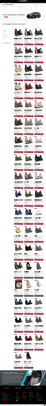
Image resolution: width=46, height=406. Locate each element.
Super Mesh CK (26, 345)
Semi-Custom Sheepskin (17, 76)
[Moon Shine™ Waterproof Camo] (38, 194)
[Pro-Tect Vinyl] (38, 122)
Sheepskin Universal (27, 291)
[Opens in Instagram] (4, 401)
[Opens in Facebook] (3, 401)
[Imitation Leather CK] (28, 302)
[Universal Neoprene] (38, 266)
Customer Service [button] (25, 392)
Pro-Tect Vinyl (36, 130)
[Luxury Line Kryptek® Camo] (38, 86)
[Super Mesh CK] (28, 338)
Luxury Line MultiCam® (27, 255)
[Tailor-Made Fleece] (38, 212)
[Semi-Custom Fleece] (18, 230)
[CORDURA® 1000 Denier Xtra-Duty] (28, 68)
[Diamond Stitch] (38, 140)
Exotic (26, 94)
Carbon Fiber (16, 310)
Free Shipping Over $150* (9, 2)
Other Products (35, 6)
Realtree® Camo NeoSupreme (18, 166)
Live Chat (40, 398)
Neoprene (36, 58)
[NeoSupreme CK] (18, 338)
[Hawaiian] (18, 194)
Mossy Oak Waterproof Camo (17, 184)
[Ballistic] (18, 320)
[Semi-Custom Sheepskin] (18, 68)
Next (29, 8)
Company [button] (17, 392)
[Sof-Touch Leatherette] (18, 122)
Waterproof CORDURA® (17, 40)
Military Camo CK (37, 310)
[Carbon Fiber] (18, 302)
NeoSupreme (26, 40)
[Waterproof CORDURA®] (18, 32)
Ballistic (15, 327)
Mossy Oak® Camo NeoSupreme (28, 166)
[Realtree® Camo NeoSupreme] (18, 158)
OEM (26, 184)
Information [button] (31, 392)
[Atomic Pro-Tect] (38, 68)
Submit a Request (40, 400)
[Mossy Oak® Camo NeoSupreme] (28, 158)
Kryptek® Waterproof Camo (38, 40)
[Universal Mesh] (28, 266)
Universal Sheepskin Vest (28, 363)
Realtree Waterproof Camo (17, 112)
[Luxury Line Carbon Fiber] (38, 176)
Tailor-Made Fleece (37, 220)
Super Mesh (26, 202)
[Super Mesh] (28, 194)
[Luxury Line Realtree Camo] (28, 104)
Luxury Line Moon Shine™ (17, 220)
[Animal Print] (38, 320)
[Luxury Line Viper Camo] (38, 248)
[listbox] (41, 26)
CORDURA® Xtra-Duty (27, 76)
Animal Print (36, 327)
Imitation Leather (37, 112)
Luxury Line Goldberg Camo (38, 237)
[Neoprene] (38, 50)
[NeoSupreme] (28, 32)
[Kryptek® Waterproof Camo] (38, 32)
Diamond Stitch (36, 148)
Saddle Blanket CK (16, 363)
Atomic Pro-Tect (37, 76)
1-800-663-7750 (38, 395)
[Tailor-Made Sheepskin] (18, 86)
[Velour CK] (38, 338)
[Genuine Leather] (28, 140)
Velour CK (36, 345)
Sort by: (38, 26)
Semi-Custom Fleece (16, 237)
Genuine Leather (27, 148)
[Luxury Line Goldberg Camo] (38, 230)
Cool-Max (36, 166)
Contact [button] (37, 392)
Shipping (30, 399)
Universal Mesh (26, 273)
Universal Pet (16, 291)
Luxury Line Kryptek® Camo (38, 94)
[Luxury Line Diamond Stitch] (18, 140)
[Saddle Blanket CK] (18, 356)
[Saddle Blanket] (18, 50)
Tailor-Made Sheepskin (17, 94)
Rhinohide (26, 327)
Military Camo (16, 255)
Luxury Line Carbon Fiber (38, 184)
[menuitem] (4, 2)
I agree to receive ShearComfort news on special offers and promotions (9, 399)
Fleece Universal (37, 291)
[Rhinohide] (28, 320)
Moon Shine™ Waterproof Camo (38, 202)
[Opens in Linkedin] (5, 401)
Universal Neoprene (37, 273)
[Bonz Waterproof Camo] (28, 230)
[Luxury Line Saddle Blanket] (28, 122)
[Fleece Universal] (38, 284)
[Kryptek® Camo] (28, 50)
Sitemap (30, 400)
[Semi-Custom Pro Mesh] (28, 212)
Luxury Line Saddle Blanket (28, 130)
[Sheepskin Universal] (28, 284)
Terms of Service (24, 399)
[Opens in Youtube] (7, 401)
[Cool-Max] (38, 158)
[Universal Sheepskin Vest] (28, 356)
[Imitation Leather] (38, 104)
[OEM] (28, 176)
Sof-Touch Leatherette (17, 130)
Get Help (42, 6)
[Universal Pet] (18, 284)
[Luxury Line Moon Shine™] (18, 212)
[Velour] (18, 266)
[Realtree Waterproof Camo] (18, 104)
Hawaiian (15, 202)
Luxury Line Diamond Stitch (17, 148)
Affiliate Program (17, 399)
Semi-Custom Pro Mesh (27, 220)
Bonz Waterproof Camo (27, 237)
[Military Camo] (18, 248)
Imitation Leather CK (27, 310)
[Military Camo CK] (38, 302)
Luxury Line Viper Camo (37, 255)
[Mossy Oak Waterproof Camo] (18, 176)
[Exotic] (28, 86)
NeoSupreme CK (16, 345)
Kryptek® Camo (26, 58)
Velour (15, 273)
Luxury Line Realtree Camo (28, 112)
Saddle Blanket (16, 58)
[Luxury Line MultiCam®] (28, 248)
